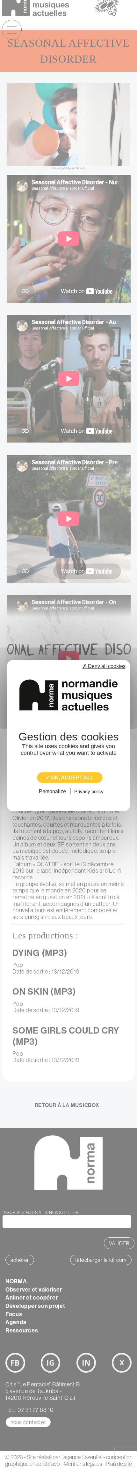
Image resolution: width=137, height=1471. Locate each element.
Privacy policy (89, 791)
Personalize (52, 791)
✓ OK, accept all (70, 777)
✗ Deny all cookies (104, 666)
